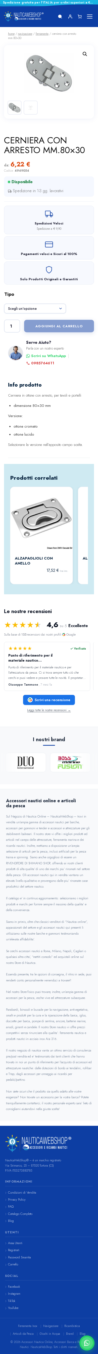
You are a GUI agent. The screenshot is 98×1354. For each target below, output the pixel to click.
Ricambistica (72, 1326)
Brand (70, 1333)
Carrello (13, 1264)
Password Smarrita (19, 1257)
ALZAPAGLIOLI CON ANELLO (34, 561)
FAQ (11, 1206)
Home (11, 34)
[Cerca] (60, 16)
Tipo (9, 294)
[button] (84, 54)
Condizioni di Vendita (22, 1192)
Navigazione (50, 1326)
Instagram (14, 1293)
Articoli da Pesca (23, 1333)
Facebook (14, 1286)
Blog (11, 1220)
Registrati (13, 1250)
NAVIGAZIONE (25, 34)
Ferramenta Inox (27, 1326)
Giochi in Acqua (50, 1333)
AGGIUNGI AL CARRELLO (59, 326)
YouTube (13, 1307)
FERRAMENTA (42, 34)
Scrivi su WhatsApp (48, 356)
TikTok (11, 1300)
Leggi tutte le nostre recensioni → (49, 710)
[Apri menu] (89, 16)
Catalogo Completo (20, 1213)
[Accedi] (70, 17)
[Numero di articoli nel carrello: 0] (80, 17)
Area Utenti (15, 1243)
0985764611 (42, 363)
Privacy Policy (17, 1199)
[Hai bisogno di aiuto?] (86, 1342)
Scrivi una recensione (52, 699)
